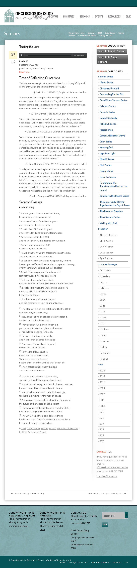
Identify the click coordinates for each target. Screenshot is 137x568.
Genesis (104, 282)
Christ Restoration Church (34, 432)
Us (104, 451)
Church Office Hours (107, 476)
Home (82, 33)
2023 (100, 33)
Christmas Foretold (109, 88)
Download (24, 71)
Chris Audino (106, 240)
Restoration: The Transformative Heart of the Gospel (113, 186)
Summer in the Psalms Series (114, 195)
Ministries (69, 16)
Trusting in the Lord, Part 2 (112, 493)
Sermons (85, 16)
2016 (102, 429)
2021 (102, 400)
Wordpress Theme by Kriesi (58, 560)
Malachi (103, 317)
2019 (102, 411)
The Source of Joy (21, 493)
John (102, 299)
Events (99, 16)
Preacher (103, 228)
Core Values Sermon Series (113, 100)
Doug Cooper (110, 33)
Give (128, 16)
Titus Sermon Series (110, 217)
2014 (102, 441)
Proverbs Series (108, 177)
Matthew (104, 329)
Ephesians (105, 276)
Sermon (72, 35)
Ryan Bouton (106, 258)
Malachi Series (107, 159)
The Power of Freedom (111, 211)
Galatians (104, 288)
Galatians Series (108, 106)
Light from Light (107, 153)
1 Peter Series (106, 82)
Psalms (121, 33)
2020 (102, 406)
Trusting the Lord (29, 46)
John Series (106, 141)
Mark (102, 323)
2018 (102, 417)
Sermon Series (105, 76)
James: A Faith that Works (112, 135)
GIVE (105, 524)
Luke (102, 311)
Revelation (105, 352)
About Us (53, 16)
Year (100, 364)
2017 (102, 423)
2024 (102, 382)
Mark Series (106, 165)
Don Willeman (106, 246)
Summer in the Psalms (87, 35)
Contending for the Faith (112, 94)
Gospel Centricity (108, 117)
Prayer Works (106, 171)
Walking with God (108, 223)
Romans (104, 358)
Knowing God (106, 147)
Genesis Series (107, 112)
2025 (102, 376)
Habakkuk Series (108, 123)
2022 (102, 394)
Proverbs (104, 341)
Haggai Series (106, 129)
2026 (102, 370)
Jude (102, 305)
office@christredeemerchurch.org (114, 467)
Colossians (105, 270)
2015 (102, 435)
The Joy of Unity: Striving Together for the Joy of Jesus (115, 203)
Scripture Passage (107, 264)
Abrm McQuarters (108, 234)
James (103, 293)
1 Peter (103, 335)
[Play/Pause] (22, 55)
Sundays (37, 16)
